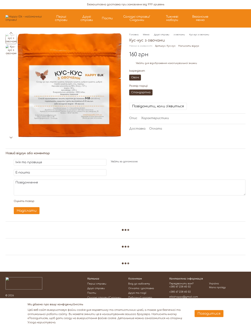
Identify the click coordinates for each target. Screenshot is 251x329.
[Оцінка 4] (58, 201)
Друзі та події (137, 293)
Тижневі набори (172, 18)
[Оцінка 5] (64, 201)
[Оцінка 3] (52, 201)
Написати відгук (188, 46)
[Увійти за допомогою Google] (148, 162)
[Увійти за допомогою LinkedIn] (153, 162)
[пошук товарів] (223, 18)
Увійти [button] (140, 63)
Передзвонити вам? (181, 283)
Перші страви (61, 18)
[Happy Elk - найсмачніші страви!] (24, 283)
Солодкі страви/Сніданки (136, 18)
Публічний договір (140, 297)
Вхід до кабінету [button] (139, 283)
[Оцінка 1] (40, 201)
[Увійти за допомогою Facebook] (142, 162)
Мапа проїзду (217, 287)
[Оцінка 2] (46, 201)
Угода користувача (41, 322)
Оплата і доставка (141, 288)
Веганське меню (200, 18)
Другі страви (86, 18)
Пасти (107, 18)
